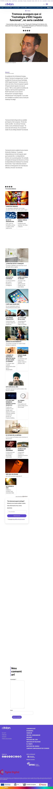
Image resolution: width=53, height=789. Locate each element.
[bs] (20, 757)
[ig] (7, 757)
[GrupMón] (26, 787)
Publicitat (4, 734)
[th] (18, 757)
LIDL (41, 0)
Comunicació (30, 728)
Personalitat (29, 0)
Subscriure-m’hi (17, 515)
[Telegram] (10, 757)
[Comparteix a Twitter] (23, 30)
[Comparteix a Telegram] (29, 30)
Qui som (4, 732)
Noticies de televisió (33, 742)
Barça (10, 0)
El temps (29, 744)
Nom (11, 710)
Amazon (48, 0)
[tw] (5, 757)
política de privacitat (19, 519)
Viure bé (29, 733)
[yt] (14, 757)
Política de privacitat (7, 738)
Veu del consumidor (33, 735)
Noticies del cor (32, 739)
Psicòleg (24, 0)
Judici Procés (14, 0)
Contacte (4, 736)
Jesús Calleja (20, 0)
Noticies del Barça (32, 746)
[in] (12, 757)
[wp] (16, 757)
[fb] (3, 757)
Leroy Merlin (44, 0)
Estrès (33, 0)
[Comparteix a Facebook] (25, 30)
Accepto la (16, 519)
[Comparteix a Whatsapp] (27, 30)
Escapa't (29, 737)
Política (28, 10)
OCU (38, 0)
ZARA (36, 0)
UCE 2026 (7, 0)
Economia (29, 731)
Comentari (13, 679)
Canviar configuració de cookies (37, 748)
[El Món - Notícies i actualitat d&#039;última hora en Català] (7, 6)
